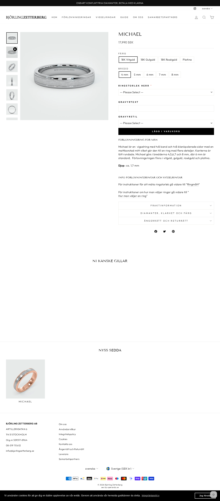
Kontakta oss (65, 444)
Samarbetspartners (163, 17)
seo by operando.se (110, 487)
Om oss (138, 17)
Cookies (63, 439)
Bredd (123, 68)
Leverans (63, 454)
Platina (187, 59)
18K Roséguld (169, 59)
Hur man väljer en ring (132, 196)
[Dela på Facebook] (157, 231)
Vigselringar (106, 17)
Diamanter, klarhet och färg (166, 213)
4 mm (124, 74)
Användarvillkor (67, 429)
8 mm (175, 74)
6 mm (150, 74)
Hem (54, 17)
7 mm (162, 74)
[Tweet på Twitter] (166, 231)
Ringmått (193, 184)
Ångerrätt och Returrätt (71, 449)
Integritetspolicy (67, 434)
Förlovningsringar (76, 17)
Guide (124, 17)
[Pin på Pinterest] (175, 231)
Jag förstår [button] (205, 495)
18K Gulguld (148, 59)
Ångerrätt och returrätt (166, 220)
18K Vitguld (128, 59)
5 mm (137, 74)
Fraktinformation (166, 205)
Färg (122, 53)
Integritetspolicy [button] (151, 495)
